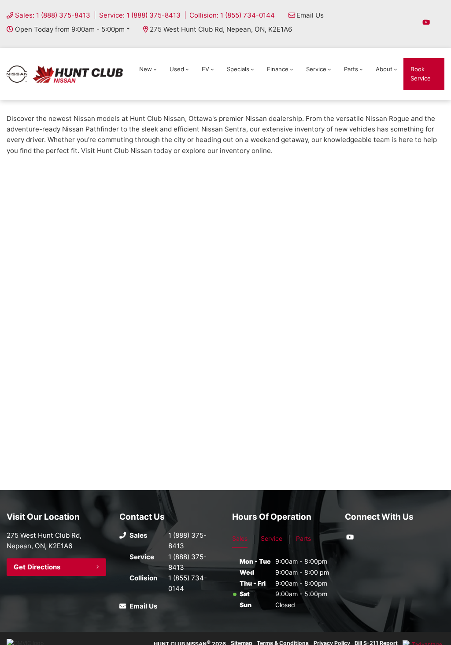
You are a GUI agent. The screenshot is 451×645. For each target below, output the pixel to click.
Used (177, 69)
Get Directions (37, 567)
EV (205, 69)
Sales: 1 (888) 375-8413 (52, 15)
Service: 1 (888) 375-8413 (140, 15)
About (384, 69)
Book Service (420, 74)
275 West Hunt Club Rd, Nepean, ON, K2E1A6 (221, 29)
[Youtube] (426, 22)
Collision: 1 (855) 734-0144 (232, 15)
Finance (277, 69)
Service (316, 69)
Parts (351, 69)
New (145, 69)
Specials (238, 69)
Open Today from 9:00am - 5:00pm (70, 29)
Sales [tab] (240, 538)
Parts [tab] (303, 538)
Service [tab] (271, 538)
